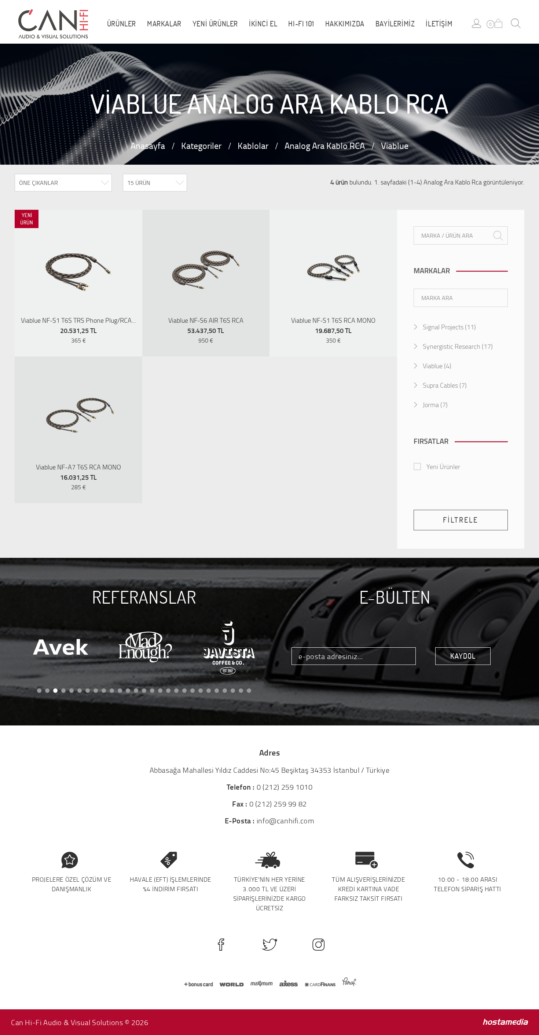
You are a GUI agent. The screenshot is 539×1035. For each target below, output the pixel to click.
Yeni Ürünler (443, 466)
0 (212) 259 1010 (285, 787)
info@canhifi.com (286, 820)
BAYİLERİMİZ (395, 24)
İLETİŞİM (439, 24)
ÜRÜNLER (121, 24)
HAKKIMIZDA (344, 24)
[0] (498, 23)
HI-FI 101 (301, 24)
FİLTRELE (460, 519)
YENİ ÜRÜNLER (215, 24)
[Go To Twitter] (269, 945)
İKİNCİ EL (263, 24)
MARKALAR (164, 24)
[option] (78, 268)
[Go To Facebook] (221, 945)
